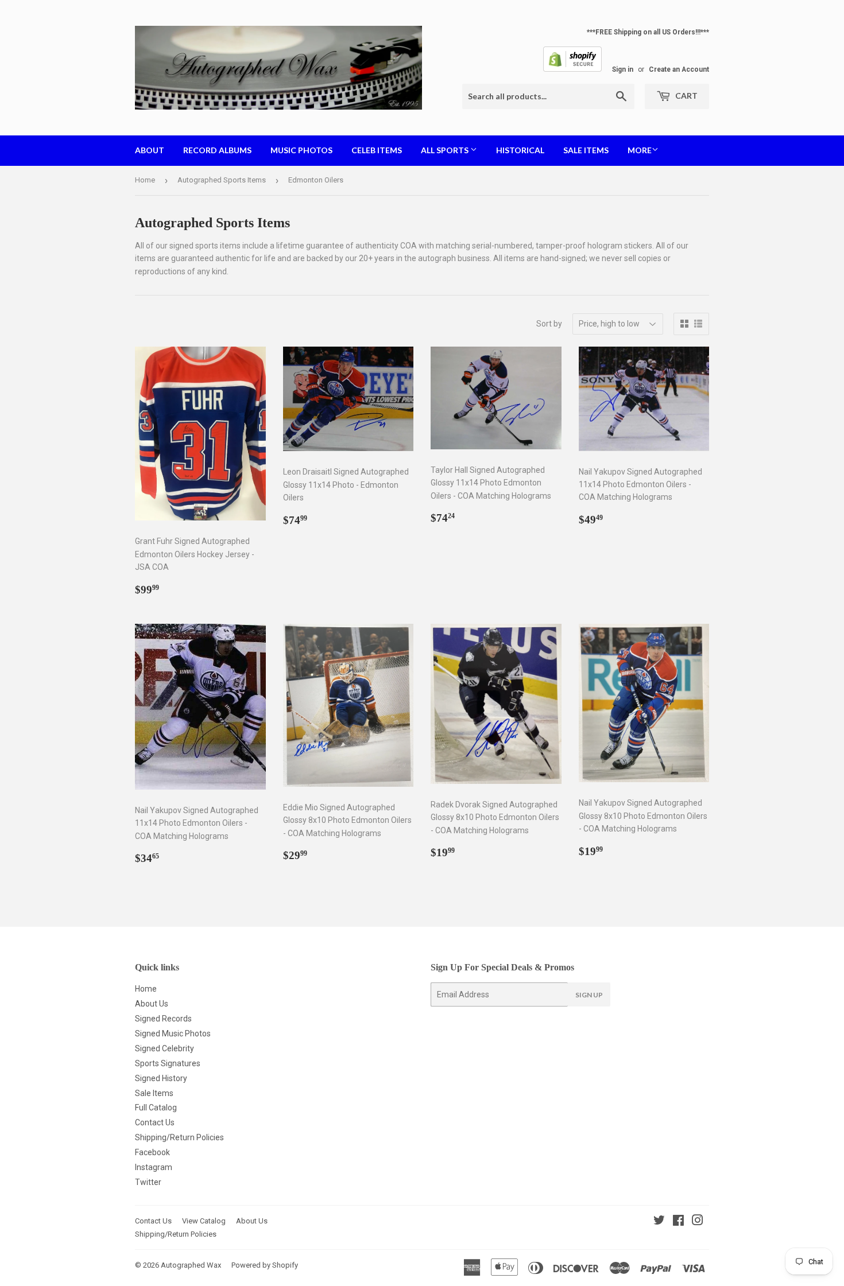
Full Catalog (156, 1107)
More (640, 150)
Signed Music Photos (173, 1033)
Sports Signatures (167, 1063)
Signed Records (163, 1018)
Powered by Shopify (264, 1265)
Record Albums (217, 150)
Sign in (622, 69)
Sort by (549, 323)
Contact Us (155, 1122)
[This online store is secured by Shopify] (572, 69)
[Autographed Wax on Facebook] (678, 1221)
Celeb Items (376, 150)
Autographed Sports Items (221, 180)
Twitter (148, 1182)
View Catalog (204, 1221)
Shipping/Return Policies (179, 1137)
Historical (520, 150)
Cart (685, 95)
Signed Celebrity (164, 1048)
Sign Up (589, 994)
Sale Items (586, 150)
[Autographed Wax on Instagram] (697, 1221)
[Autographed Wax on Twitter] (659, 1221)
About (149, 150)
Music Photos (301, 150)
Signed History (161, 1078)
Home (145, 180)
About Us (151, 1003)
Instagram (153, 1167)
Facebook (152, 1152)
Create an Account (679, 69)
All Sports (445, 150)
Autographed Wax (191, 1265)
